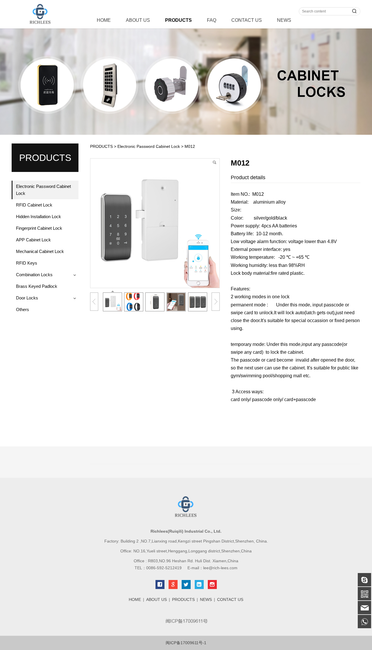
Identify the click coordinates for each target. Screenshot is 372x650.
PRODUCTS (178, 20)
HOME (104, 20)
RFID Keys (26, 263)
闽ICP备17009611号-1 (186, 642)
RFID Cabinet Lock (34, 204)
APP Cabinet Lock (33, 239)
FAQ (211, 20)
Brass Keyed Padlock (36, 286)
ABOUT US (138, 20)
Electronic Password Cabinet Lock (43, 190)
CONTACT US (246, 20)
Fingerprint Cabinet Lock (39, 228)
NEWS (284, 20)
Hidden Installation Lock (38, 216)
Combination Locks (34, 274)
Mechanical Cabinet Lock (40, 251)
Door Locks (27, 297)
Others (22, 309)
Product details (248, 177)
